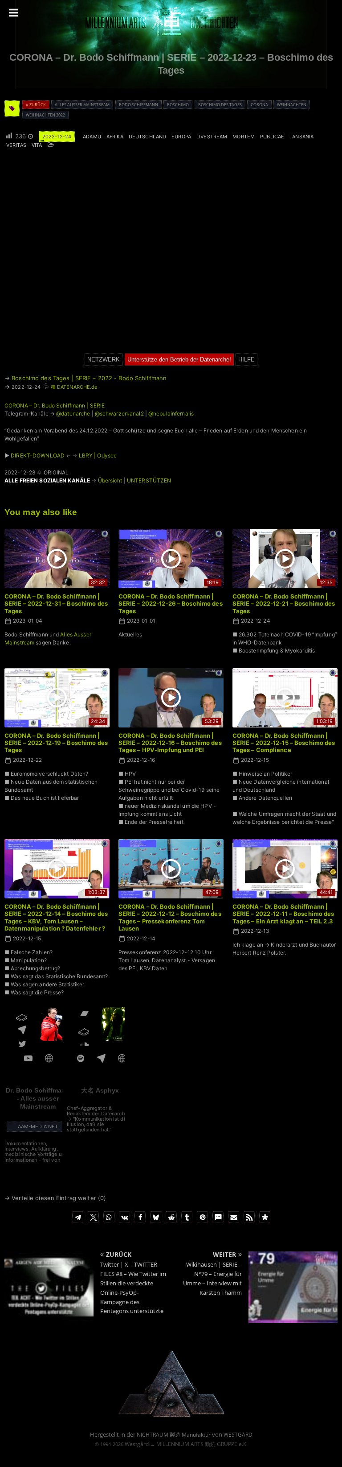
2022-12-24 (56, 136)
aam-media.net (38, 1126)
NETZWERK (103, 359)
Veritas (16, 145)
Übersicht (110, 480)
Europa (181, 136)
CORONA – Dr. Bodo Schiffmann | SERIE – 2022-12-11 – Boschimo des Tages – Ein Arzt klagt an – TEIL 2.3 (283, 914)
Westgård (137, 1444)
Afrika (114, 136)
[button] (77, 1216)
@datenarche (73, 413)
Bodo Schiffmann (138, 105)
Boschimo (178, 105)
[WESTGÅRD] (171, 1416)
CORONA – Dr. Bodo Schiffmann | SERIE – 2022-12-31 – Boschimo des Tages (56, 604)
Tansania (301, 136)
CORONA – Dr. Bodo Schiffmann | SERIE (54, 405)
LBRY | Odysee (98, 455)
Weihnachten (291, 105)
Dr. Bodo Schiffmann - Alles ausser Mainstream (37, 1098)
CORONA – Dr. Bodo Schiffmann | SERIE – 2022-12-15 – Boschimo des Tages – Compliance (283, 743)
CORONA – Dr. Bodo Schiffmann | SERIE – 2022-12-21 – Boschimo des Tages (283, 604)
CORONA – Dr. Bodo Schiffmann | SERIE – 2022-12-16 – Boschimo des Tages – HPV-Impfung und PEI (170, 743)
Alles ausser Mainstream (82, 105)
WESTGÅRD (238, 1434)
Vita (37, 145)
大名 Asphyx (100, 1090)
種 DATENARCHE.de (74, 387)
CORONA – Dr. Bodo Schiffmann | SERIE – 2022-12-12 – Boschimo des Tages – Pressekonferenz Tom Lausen (169, 917)
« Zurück (36, 105)
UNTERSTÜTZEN (149, 480)
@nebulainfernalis (171, 413)
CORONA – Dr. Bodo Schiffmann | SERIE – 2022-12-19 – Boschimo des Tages (56, 743)
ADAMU (92, 136)
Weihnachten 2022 (45, 115)
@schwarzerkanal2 (119, 413)
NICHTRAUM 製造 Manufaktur (174, 1434)
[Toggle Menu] (13, 12)
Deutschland (147, 136)
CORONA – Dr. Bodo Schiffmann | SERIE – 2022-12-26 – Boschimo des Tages (170, 604)
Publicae (272, 136)
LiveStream (211, 136)
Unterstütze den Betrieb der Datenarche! (179, 359)
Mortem (243, 136)
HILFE (246, 359)
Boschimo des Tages (220, 105)
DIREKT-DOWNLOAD (38, 455)
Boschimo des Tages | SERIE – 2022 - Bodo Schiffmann (89, 378)
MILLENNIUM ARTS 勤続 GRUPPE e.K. (202, 1444)
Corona (259, 105)
